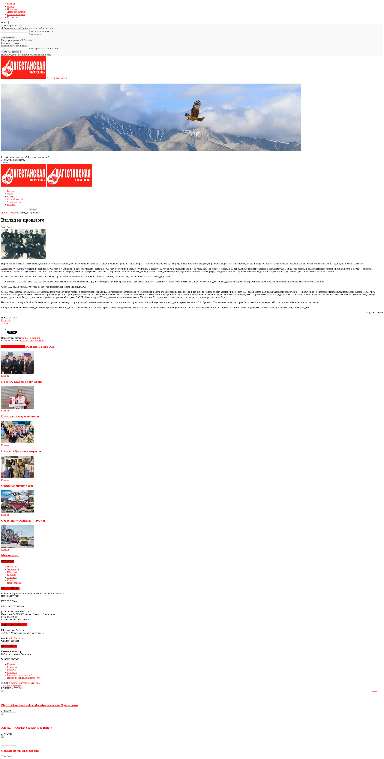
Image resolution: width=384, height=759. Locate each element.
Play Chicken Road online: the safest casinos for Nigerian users (39, 705)
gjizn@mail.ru (16, 638)
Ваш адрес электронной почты (44, 48)
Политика (12, 566)
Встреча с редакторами (32, 340)
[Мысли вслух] (17, 547)
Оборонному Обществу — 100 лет (23, 520)
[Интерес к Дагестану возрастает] (17, 442)
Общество (12, 572)
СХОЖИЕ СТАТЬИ (13, 346)
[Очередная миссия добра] (17, 477)
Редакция (12, 667)
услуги (10, 6)
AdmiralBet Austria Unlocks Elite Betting (26, 727)
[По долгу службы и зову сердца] (17, 373)
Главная (11, 3)
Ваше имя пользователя (41, 31)
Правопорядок (14, 583)
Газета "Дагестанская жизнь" (26, 683)
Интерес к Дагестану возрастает (22, 451)
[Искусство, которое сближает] (17, 408)
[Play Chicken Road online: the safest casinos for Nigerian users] (8, 699)
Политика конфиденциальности (23, 677)
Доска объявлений (16, 11)
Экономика (13, 569)
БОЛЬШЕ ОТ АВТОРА (39, 346)
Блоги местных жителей (19, 675)
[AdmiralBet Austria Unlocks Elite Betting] (8, 722)
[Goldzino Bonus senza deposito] (8, 745)
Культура (11, 574)
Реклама (11, 669)
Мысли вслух (10, 555)
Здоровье (11, 577)
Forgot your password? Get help (16, 40)
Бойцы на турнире (30, 338)
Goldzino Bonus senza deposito (20, 750)
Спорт (10, 580)
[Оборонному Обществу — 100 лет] (17, 512)
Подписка (12, 9)
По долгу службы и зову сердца (21, 381)
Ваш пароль (35, 34)
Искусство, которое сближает (20, 416)
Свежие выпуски (16, 14)
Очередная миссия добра (17, 485)
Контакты (12, 17)
